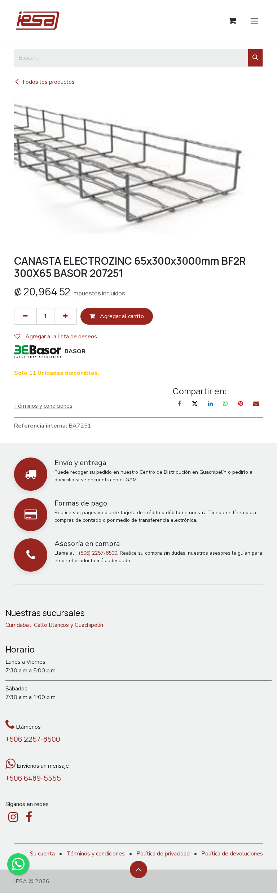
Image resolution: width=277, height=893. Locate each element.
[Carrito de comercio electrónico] (232, 21)
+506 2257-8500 (32, 739)
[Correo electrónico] (256, 403)
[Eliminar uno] (25, 316)
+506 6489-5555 (33, 778)
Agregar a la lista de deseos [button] (60, 337)
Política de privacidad (163, 854)
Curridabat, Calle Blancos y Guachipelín (54, 625)
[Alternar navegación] (254, 20)
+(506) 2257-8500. (96, 553)
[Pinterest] (240, 403)
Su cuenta (42, 854)
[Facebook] (179, 403)
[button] (138, 869)
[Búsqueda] (255, 58)
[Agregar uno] (65, 316)
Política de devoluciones (232, 854)
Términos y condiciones (95, 854)
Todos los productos (48, 82)
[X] (195, 403)
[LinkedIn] (210, 403)
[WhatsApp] (225, 403)
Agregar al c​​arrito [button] (121, 316)
